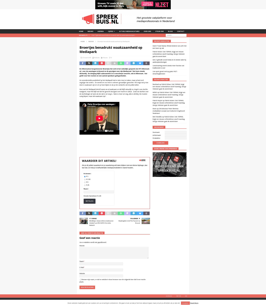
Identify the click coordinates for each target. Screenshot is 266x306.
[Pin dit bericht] (102, 63)
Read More (194, 303)
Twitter (178, 296)
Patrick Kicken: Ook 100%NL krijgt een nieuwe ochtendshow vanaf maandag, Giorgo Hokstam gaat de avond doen (169, 54)
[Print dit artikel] (114, 63)
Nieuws (90, 31)
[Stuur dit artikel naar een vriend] (108, 63)
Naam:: (86, 189)
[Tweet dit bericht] (89, 63)
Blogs (170, 31)
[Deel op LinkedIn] (95, 63)
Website (82, 273)
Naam (81, 261)
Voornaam (156, 132)
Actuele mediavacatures (129, 31)
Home (81, 31)
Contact (180, 31)
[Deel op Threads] (146, 63)
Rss (186, 296)
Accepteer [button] (185, 303)
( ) (111, 35)
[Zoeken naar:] (176, 35)
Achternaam (157, 135)
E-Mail (81, 267)
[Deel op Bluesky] (140, 63)
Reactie (81, 246)
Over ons (147, 31)
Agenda (101, 31)
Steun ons (159, 31)
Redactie (97, 58)
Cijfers (110, 31)
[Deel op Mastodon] (127, 63)
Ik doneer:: (87, 173)
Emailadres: (156, 138)
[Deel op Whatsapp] (121, 63)
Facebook (169, 296)
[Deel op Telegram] (134, 63)
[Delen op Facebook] (82, 63)
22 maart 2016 (86, 58)
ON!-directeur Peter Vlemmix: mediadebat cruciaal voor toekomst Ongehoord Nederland (169, 111)
